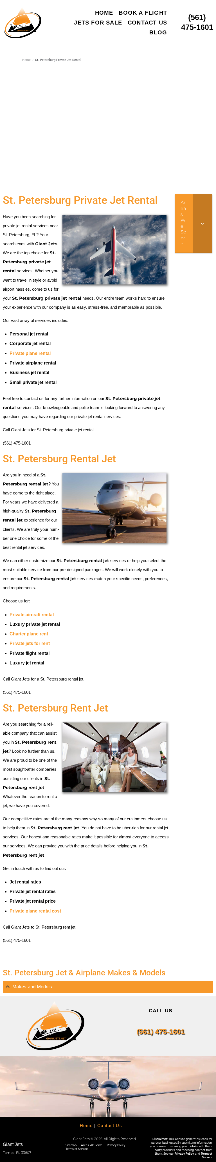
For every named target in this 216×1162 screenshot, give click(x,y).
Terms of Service (77, 1148)
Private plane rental (30, 353)
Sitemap (71, 1145)
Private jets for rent (30, 643)
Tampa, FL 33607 (17, 1152)
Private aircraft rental (32, 614)
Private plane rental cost (35, 911)
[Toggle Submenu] (202, 223)
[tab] (108, 987)
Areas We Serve (91, 1145)
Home (26, 60)
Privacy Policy (116, 1145)
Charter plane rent (29, 633)
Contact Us (109, 1125)
